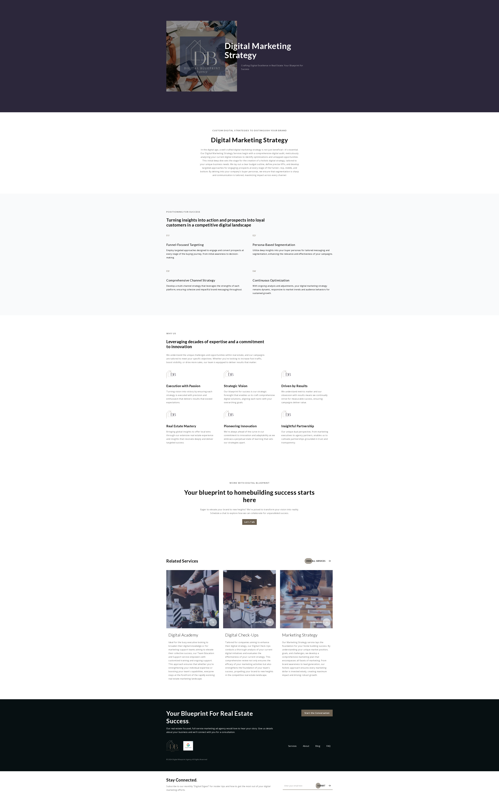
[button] (249, 522)
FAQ (328, 746)
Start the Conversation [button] (317, 713)
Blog (317, 746)
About (306, 746)
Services (292, 746)
